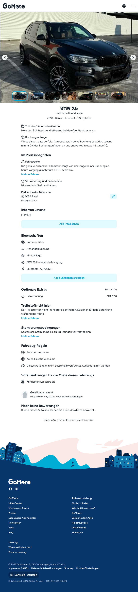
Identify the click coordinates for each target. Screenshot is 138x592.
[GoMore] (14, 6)
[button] (69, 196)
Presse (12, 513)
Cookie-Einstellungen (87, 568)
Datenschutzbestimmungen (46, 568)
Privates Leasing (17, 552)
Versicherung (79, 527)
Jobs (11, 527)
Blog (10, 532)
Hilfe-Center (15, 503)
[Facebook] (10, 489)
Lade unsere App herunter (22, 518)
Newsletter (14, 522)
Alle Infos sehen (69, 223)
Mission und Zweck (18, 508)
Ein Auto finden (80, 503)
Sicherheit (77, 532)
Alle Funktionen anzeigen (69, 277)
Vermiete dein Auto (82, 518)
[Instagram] (16, 489)
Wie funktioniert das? (83, 508)
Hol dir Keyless (80, 522)
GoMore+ (77, 513)
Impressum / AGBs (18, 568)
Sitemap (68, 568)
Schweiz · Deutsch (25, 574)
